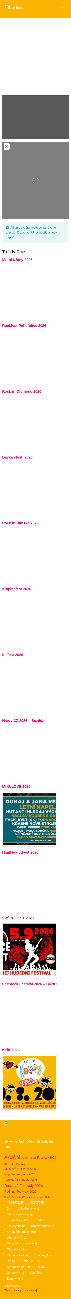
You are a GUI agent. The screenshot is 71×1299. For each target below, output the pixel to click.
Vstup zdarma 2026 (38, 1197)
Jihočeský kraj (29, 1208)
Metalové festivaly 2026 (20, 1168)
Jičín (10, 1208)
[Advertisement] (35, 55)
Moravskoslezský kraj (22, 1243)
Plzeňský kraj (43, 1255)
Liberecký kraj (16, 1237)
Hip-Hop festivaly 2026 (14, 1164)
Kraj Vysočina (16, 1226)
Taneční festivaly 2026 (14, 1197)
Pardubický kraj (17, 1255)
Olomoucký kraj (17, 1249)
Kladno (39, 1220)
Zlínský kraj (15, 1278)
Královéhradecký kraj (21, 1232)
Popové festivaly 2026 (19, 1174)
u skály (40, 1267)
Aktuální (12, 1157)
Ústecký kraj (15, 1272)
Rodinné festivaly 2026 (20, 1191)
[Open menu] (62, 9)
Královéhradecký (42, 1226)
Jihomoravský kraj (19, 1214)
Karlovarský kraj (18, 1220)
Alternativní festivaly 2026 (39, 1157)
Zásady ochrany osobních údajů (21, 1290)
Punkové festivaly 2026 (20, 1180)
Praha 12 (26, 1261)
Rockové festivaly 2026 (23, 1186)
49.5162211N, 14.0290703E (25, 1202)
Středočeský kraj (18, 1267)
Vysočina (36, 1272)
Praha (11, 1261)
